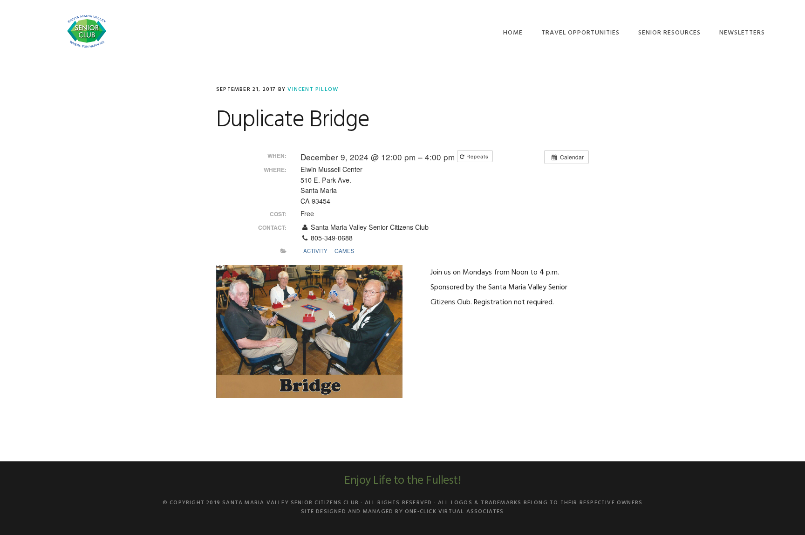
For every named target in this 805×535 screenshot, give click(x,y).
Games (344, 250)
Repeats (477, 156)
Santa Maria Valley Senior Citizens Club (86, 31)
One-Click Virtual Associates (454, 511)
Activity (315, 250)
